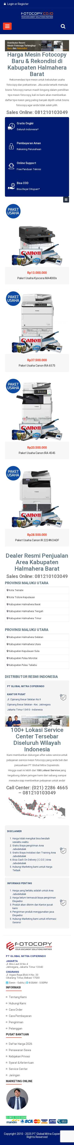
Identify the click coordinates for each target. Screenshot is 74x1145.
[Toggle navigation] (66, 200)
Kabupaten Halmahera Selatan (26, 637)
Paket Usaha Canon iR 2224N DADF (37, 540)
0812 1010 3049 (17, 1117)
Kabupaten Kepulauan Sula (24, 651)
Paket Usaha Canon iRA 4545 (37, 453)
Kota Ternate (16, 590)
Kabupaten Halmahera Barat (24, 604)
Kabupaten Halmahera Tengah (26, 611)
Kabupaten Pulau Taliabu (23, 665)
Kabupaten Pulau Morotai (23, 658)
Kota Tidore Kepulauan (22, 597)
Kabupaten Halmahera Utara (25, 644)
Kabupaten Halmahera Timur (25, 618)
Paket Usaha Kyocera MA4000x (37, 278)
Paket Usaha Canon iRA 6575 (37, 365)
